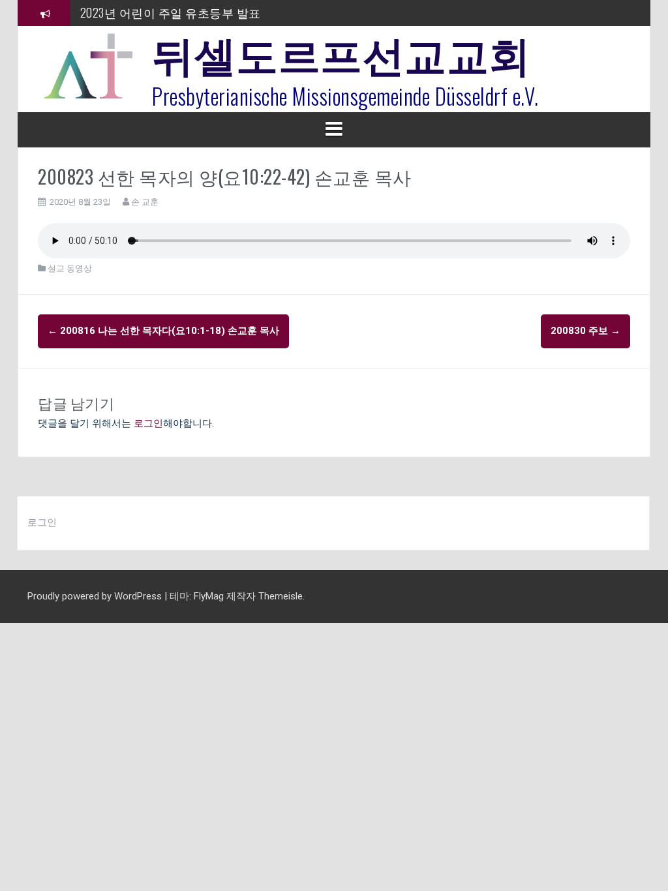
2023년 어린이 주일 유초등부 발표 (170, 12)
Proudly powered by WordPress (95, 596)
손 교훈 (145, 202)
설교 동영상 (70, 268)
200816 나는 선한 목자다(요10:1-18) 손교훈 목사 (163, 331)
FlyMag (209, 596)
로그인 (148, 423)
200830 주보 (585, 331)
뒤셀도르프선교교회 (341, 52)
